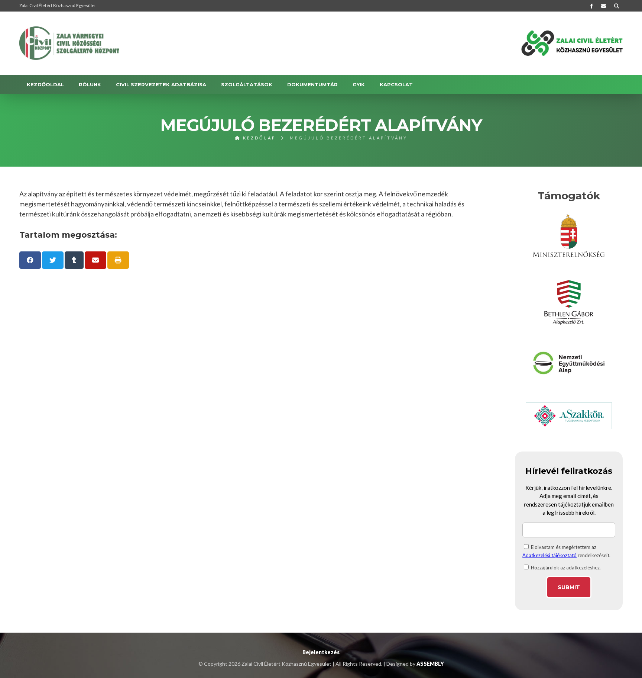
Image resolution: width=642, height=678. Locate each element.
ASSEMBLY (430, 664)
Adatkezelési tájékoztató (549, 555)
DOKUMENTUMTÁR (312, 84)
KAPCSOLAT (396, 84)
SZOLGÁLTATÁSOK (246, 84)
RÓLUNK (90, 84)
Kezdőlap (258, 137)
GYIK (359, 84)
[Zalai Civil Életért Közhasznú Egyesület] (69, 43)
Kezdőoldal (45, 84)
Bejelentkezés (321, 652)
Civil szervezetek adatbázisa (161, 84)
